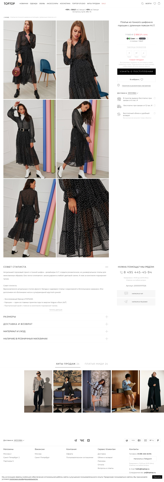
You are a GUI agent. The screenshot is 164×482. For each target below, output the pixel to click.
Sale (104, 4)
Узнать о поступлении (136, 71)
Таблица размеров (136, 47)
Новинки (23, 4)
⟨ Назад (6, 17)
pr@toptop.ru (150, 472)
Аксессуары (52, 4)
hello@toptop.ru (142, 469)
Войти (149, 4)
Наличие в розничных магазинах (136, 85)
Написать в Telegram (143, 459)
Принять (157, 477)
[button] (55, 266)
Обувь (42, 4)
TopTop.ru (9, 4)
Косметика (65, 4)
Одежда (33, 4)
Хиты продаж (93, 4)
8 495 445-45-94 (144, 454)
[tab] (67, 365)
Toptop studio (78, 4)
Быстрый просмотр (38, 407)
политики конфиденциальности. (23, 479)
